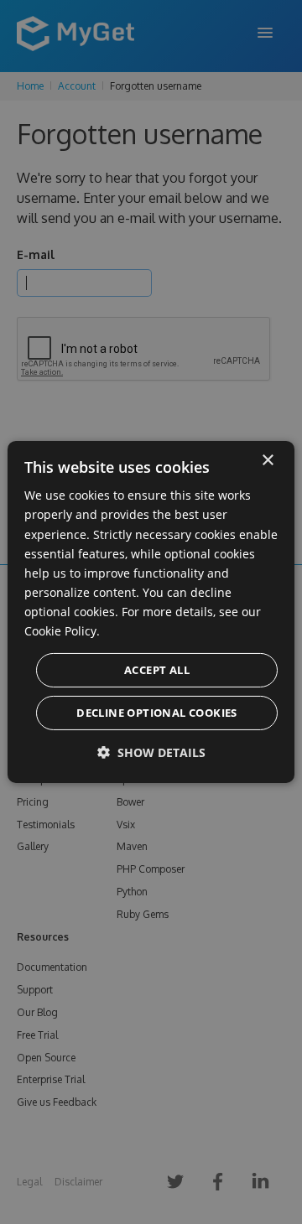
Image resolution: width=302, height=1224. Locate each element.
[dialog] (151, 612)
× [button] (267, 460)
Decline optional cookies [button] (156, 712)
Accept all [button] (157, 669)
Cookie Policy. (62, 631)
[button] (151, 752)
